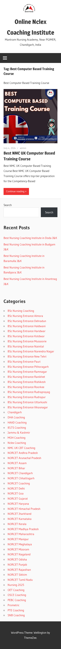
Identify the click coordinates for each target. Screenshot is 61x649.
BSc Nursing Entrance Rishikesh (27, 382)
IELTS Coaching (17, 427)
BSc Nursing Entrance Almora (25, 316)
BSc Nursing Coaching (21, 310)
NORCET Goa (16, 493)
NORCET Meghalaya (20, 544)
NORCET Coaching (19, 483)
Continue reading (15, 191)
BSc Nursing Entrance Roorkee (26, 387)
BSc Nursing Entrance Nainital (26, 346)
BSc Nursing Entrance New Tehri (27, 356)
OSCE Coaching (17, 595)
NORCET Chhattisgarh (21, 478)
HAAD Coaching (17, 422)
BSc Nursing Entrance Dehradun (27, 321)
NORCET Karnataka (20, 519)
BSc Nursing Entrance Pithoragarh (28, 366)
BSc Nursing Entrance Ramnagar (27, 371)
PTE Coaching (16, 610)
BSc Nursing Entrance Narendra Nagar (31, 351)
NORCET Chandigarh (20, 473)
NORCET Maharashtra (21, 534)
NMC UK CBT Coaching (21, 448)
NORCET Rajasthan (19, 569)
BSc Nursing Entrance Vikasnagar (28, 407)
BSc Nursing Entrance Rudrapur (27, 397)
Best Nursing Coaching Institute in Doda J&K (30, 238)
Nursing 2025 (16, 585)
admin (23, 148)
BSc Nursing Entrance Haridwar (26, 331)
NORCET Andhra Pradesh (23, 453)
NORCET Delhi (16, 488)
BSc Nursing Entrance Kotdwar (26, 336)
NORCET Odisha (17, 559)
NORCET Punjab (17, 564)
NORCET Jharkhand (19, 513)
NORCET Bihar (16, 468)
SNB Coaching (16, 615)
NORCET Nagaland (19, 554)
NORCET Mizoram (18, 549)
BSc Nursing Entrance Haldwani (27, 326)
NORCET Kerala (17, 524)
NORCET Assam (17, 463)
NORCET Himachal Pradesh (24, 509)
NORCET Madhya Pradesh (23, 529)
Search (8, 205)
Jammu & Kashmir (19, 432)
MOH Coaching (16, 437)
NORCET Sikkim (17, 574)
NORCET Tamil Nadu (20, 579)
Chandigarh (15, 412)
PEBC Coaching (17, 600)
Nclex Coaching (17, 442)
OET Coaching (16, 590)
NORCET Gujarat (18, 498)
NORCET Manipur (18, 539)
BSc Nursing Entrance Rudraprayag (29, 392)
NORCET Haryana (18, 503)
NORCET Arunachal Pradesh (24, 458)
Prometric (13, 605)
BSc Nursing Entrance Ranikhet (26, 376)
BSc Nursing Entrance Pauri (24, 361)
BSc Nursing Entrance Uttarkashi (27, 402)
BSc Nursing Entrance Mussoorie (27, 341)
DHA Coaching (16, 417)
